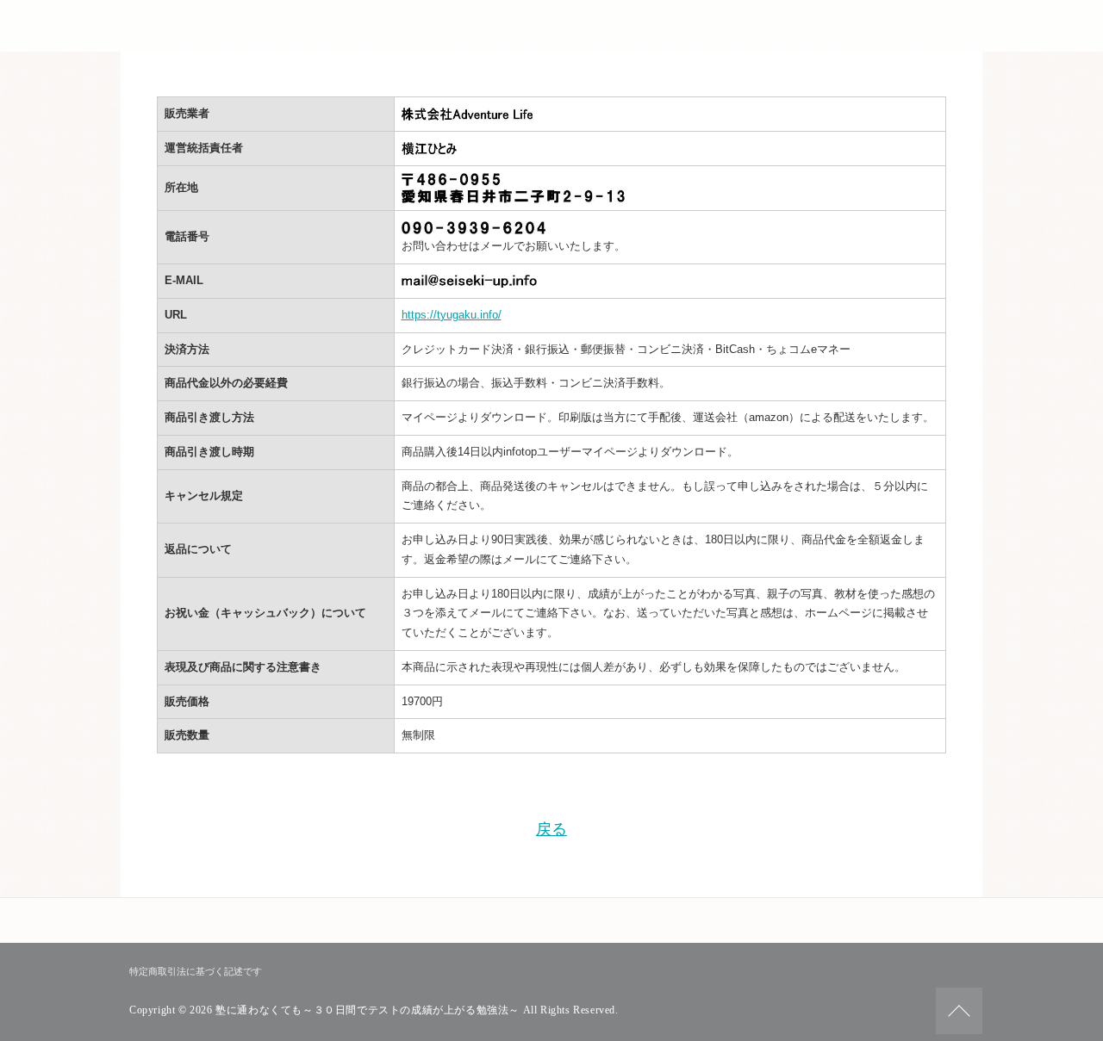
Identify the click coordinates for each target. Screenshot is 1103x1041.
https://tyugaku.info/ (452, 314)
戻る (551, 829)
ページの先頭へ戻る (959, 1011)
